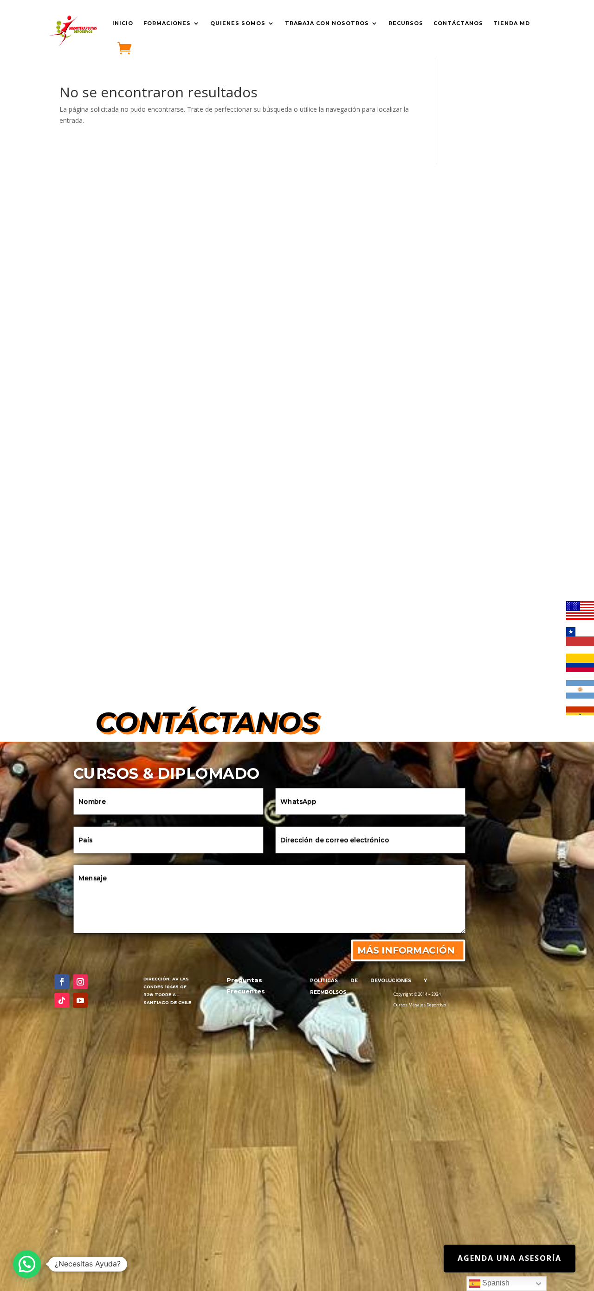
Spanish (495, 1283)
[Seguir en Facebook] (61, 981)
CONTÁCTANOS (458, 23)
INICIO (122, 23)
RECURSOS (405, 23)
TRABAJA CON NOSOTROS (327, 23)
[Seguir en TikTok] (61, 1000)
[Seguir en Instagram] (80, 981)
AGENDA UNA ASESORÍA (510, 1258)
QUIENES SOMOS (237, 23)
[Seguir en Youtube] (80, 1000)
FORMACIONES (167, 23)
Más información (405, 950)
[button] (27, 1264)
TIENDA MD (511, 23)
